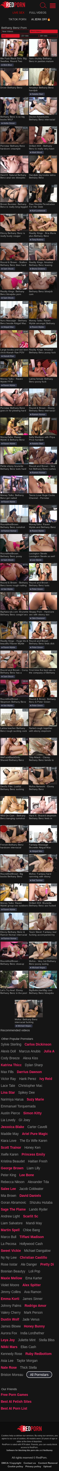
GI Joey (24, 1120)
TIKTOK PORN (17, 19)
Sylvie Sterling (11, 1044)
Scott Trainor (11, 1147)
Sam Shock (8, 269)
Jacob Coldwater (31, 1189)
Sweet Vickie (11, 1250)
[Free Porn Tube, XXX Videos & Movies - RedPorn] (12, 4)
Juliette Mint (27, 1340)
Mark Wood (37, 152)
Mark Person (33, 1312)
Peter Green (37, 589)
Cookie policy (15, 1466)
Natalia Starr (37, 94)
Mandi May (34, 1223)
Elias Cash (28, 1347)
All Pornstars (39, 1375)
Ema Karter (33, 1278)
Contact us (30, 1463)
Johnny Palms (11, 1305)
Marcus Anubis (29, 1051)
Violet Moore (10, 1285)
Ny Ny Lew (9, 1257)
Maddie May (10, 1134)
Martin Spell (10, 1230)
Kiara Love (8, 1140)
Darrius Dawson (29, 1072)
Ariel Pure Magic (35, 1134)
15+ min (25, 36)
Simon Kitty (32, 1113)
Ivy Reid (45, 1079)
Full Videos (37, 12)
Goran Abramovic (13, 1202)
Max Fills (7, 1072)
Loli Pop (34, 1271)
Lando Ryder (38, 1209)
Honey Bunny (34, 1326)
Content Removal (48, 1463)
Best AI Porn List (14, 1408)
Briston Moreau (12, 1375)
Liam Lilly (33, 1168)
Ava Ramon (32, 1292)
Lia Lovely (8, 1120)
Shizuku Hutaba (41, 1202)
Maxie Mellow (11, 1278)
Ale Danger (29, 1264)
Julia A (49, 1051)
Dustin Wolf (10, 1319)
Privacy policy (33, 1466)
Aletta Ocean (9, 123)
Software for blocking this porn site (22, 1450)
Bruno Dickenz (38, 269)
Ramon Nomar (38, 414)
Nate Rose (9, 1367)
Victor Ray (8, 1079)
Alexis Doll (8, 1051)
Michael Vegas (38, 967)
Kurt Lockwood (38, 211)
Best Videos (36, 31)
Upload (47, 1466)
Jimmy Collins (11, 1292)
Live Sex (18, 12)
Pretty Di (47, 1264)
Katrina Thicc (11, 1065)
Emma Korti (10, 1299)
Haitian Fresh (37, 1161)
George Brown (12, 1168)
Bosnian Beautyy (13, 1271)
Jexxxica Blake (12, 1127)
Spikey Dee (26, 1092)
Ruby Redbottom (38, 1354)
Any (4, 36)
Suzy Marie (35, 1099)
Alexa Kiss (30, 1058)
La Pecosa (8, 1244)
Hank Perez (27, 1079)
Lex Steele (36, 560)
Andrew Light (10, 1216)
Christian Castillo (33, 1257)
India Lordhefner (32, 1333)
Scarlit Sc (30, 1216)
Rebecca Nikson (12, 1182)
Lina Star (8, 1092)
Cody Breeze (10, 1058)
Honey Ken (32, 1147)
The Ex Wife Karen (33, 1140)
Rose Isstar (9, 1264)
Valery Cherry (11, 1312)
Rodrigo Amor (35, 1305)
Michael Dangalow (37, 1250)
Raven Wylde (38, 327)
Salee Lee (8, 1189)
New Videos (7, 31)
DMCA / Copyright (11, 1463)
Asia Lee (7, 1360)
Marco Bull (8, 1237)
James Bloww (11, 1326)
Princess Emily (33, 1154)
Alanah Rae (8, 356)
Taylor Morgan (27, 1360)
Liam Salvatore (12, 1223)
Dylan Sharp (34, 1065)
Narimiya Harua (12, 1099)
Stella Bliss (47, 1340)
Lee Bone (26, 1175)
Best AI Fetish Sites (16, 1401)
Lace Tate (8, 1085)
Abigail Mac (8, 327)
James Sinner (33, 1299)
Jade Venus (30, 1319)
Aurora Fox (9, 1333)
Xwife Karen (9, 1154)
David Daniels (30, 1195)
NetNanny (48, 1450)
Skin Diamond (38, 618)
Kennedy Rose (11, 1354)
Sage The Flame (13, 1209)
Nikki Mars (9, 1347)
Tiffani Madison (32, 1237)
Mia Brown (8, 1195)
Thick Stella (28, 1367)
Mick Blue (7, 65)
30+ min (43, 36)
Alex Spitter (31, 1285)
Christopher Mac (30, 1085)
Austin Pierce (10, 1113)
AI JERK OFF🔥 (40, 19)
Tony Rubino (37, 240)
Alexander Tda (38, 1182)
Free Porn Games (14, 1395)
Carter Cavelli (37, 1127)
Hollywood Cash (31, 1244)
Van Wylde (8, 589)
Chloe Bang (31, 1230)
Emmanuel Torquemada (18, 1106)
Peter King (8, 1175)
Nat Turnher (37, 880)
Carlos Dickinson (38, 1044)
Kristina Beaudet (13, 1161)
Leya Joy (8, 1340)
